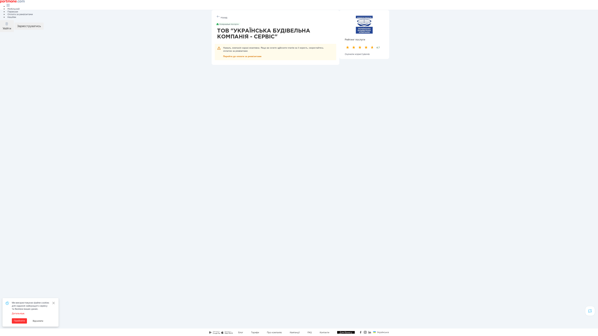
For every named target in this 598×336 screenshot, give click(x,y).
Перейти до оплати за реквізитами (242, 56)
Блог (240, 332)
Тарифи (255, 332)
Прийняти (19, 321)
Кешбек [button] (11, 17)
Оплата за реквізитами (20, 14)
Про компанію (274, 332)
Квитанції (295, 332)
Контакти (324, 332)
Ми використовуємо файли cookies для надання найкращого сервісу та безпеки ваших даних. (30, 305)
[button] (7, 26)
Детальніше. (18, 313)
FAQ (310, 332)
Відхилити (38, 321)
